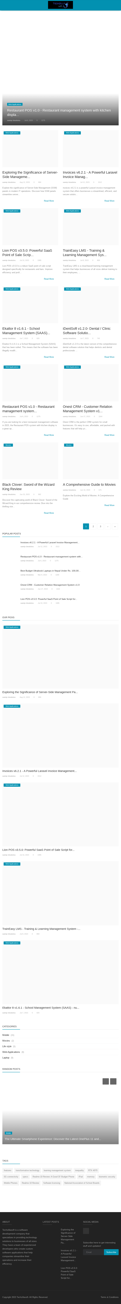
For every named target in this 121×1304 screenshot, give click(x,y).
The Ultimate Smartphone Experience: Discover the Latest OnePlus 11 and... (53, 1139)
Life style (7, 1046)
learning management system (57, 1170)
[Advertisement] (60, 33)
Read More (49, 201)
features (7, 1170)
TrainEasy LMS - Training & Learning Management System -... (41, 928)
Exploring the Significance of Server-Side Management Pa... (40, 692)
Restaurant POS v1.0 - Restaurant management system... (28, 409)
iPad (81, 1177)
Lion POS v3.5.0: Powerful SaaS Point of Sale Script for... (48, 599)
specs (25, 1177)
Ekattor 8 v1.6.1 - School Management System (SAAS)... (26, 331)
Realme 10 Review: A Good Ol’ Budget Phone (53, 1177)
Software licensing (51, 1183)
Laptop (5, 1057)
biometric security (107, 1177)
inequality (79, 1170)
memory (91, 1177)
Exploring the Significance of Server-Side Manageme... (30, 174)
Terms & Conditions (110, 1297)
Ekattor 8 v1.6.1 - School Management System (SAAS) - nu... (40, 1007)
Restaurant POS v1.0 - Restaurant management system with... (51, 556)
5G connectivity (11, 1177)
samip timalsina (13, 120)
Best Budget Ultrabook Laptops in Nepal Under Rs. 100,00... (50, 570)
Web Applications (11, 1052)
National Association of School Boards (81, 1183)
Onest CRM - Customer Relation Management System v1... (87, 409)
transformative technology (27, 1170)
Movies (6, 1040)
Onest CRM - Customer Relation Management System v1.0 (50, 585)
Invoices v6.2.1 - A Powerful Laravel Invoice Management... (49, 542)
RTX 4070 (92, 1170)
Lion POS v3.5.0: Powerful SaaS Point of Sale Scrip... (27, 253)
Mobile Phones (10, 1183)
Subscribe (111, 1252)
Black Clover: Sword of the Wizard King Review (28, 487)
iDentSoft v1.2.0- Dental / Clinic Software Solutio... (87, 331)
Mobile (5, 1035)
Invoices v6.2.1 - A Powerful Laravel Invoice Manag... (90, 174)
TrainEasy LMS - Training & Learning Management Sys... (85, 253)
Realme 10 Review (30, 1183)
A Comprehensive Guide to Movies (89, 485)
